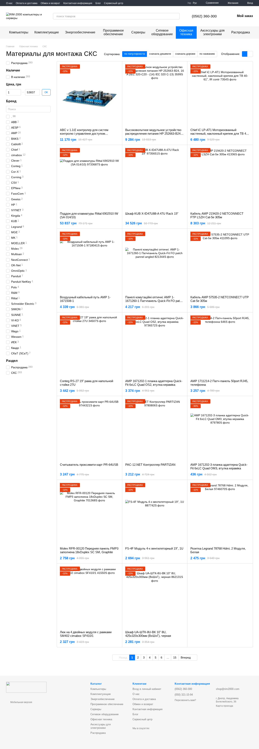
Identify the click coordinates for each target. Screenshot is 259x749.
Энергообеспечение (80, 32)
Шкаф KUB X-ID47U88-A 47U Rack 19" (151, 213)
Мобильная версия (21, 702)
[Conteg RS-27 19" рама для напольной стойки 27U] (89, 345)
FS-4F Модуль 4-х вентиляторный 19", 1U (154, 548)
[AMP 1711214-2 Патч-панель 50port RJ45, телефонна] (219, 345)
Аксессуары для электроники (212, 32)
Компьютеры (18, 32)
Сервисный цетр (113, 3)
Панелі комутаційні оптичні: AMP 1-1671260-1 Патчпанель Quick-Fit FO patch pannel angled (154, 300)
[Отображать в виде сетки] (244, 54)
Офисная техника (186, 32)
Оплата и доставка (26, 3)
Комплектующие (46, 32)
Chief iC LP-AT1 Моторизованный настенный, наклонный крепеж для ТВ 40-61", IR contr (219, 133)
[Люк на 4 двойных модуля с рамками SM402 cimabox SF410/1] (89, 597)
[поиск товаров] (176, 16)
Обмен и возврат (50, 3)
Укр (189, 3)
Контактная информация (77, 3)
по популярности (134, 53)
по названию (207, 53)
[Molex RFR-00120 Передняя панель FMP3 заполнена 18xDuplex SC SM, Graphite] (89, 513)
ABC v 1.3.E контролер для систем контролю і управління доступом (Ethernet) (84, 133)
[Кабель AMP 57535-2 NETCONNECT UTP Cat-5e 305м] (219, 262)
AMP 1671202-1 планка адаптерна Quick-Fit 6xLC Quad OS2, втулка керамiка (153, 382)
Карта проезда (224, 705)
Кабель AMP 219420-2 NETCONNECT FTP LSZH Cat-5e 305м (216, 215)
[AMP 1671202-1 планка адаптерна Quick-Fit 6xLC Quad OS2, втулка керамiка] (154, 345)
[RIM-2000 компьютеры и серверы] (26, 687)
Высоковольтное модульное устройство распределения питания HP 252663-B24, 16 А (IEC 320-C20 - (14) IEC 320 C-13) (153, 133)
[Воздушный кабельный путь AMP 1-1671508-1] (89, 262)
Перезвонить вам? (185, 700)
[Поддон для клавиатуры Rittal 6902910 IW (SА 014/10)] (89, 178)
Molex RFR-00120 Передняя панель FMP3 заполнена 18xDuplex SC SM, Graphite (89, 550)
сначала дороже (185, 53)
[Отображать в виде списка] (250, 54)
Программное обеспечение (113, 32)
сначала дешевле (160, 53)
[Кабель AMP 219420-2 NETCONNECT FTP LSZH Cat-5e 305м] (219, 178)
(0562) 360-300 (204, 16)
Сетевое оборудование (162, 32)
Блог (98, 3)
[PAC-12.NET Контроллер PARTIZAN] (154, 429)
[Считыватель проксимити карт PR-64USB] (89, 429)
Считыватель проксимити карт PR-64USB (89, 464)
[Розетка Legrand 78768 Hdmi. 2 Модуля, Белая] (219, 513)
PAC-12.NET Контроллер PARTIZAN (150, 464)
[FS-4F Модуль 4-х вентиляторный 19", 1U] (154, 513)
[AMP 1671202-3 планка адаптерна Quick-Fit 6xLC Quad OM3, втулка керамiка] (219, 429)
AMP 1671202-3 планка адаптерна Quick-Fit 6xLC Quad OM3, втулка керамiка (218, 466)
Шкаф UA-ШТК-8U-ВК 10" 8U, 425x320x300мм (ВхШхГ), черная (148, 633)
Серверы (138, 32)
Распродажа (240, 32)
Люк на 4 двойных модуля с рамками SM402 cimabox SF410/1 (85, 633)
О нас (9, 3)
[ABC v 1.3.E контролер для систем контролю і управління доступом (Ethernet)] (89, 94)
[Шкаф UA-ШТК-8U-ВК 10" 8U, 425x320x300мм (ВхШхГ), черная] (154, 597)
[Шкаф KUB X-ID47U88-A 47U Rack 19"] (154, 178)
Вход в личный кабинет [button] (147, 688)
